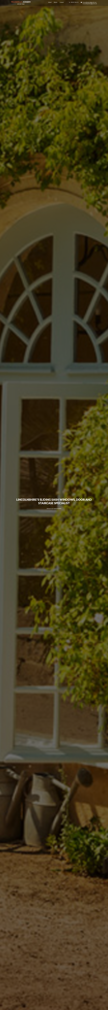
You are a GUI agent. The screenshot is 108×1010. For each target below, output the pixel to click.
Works (55, 2)
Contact (62, 2)
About (50, 2)
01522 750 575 (74, 2)
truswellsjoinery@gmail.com (90, 3)
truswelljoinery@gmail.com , (90, 2)
